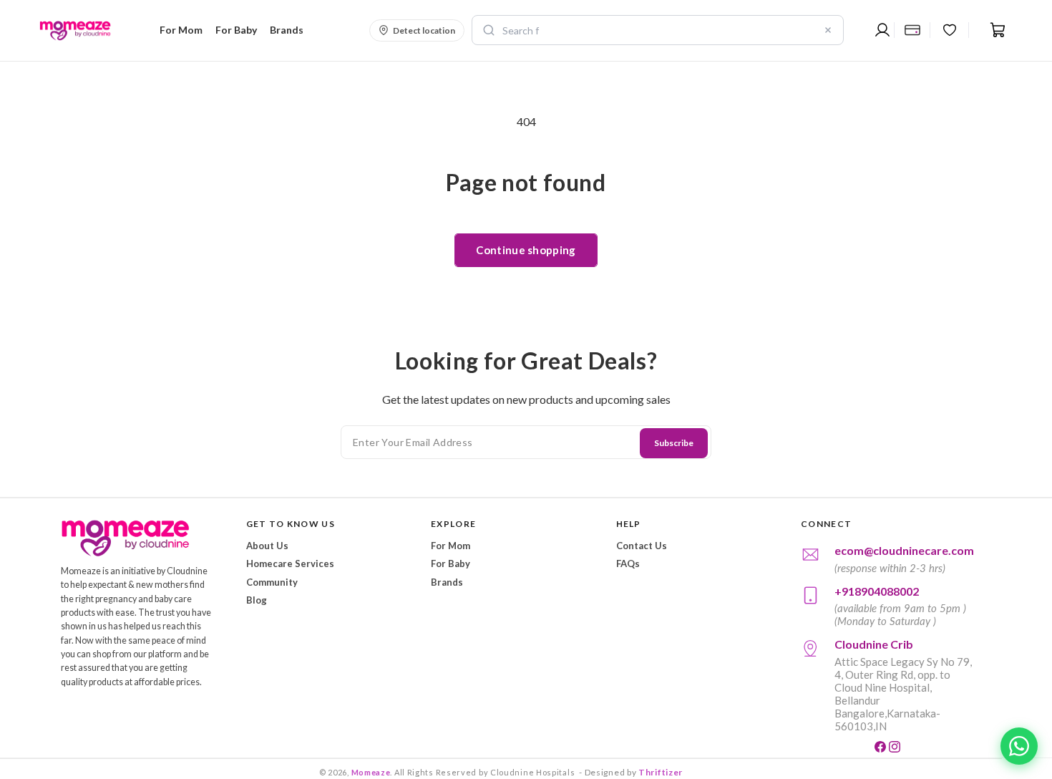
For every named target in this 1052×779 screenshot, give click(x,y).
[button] (179, 30)
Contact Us (641, 545)
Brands (447, 582)
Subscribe (673, 442)
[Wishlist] (949, 30)
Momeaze (371, 772)
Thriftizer (660, 772)
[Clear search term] (828, 30)
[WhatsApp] (1019, 746)
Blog (256, 600)
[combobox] (657, 30)
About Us (267, 545)
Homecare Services (290, 563)
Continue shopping (525, 249)
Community (272, 582)
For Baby (450, 563)
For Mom (450, 545)
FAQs (628, 563)
